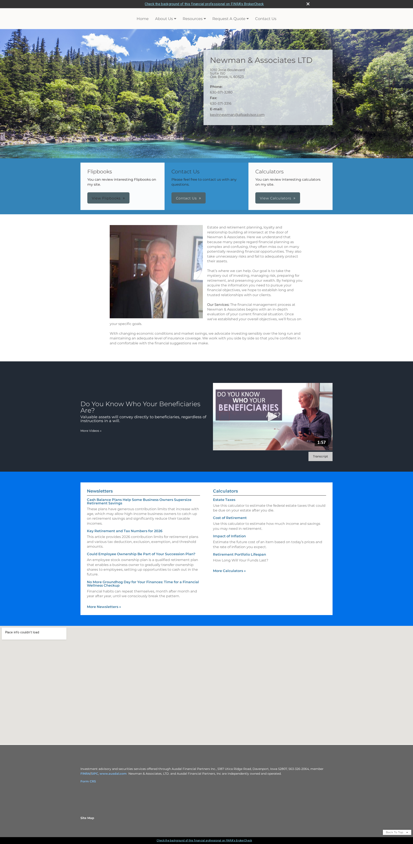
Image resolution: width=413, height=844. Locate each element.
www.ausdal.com (113, 774)
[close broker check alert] (308, 4)
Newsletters (100, 491)
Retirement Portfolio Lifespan (239, 554)
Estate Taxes (224, 500)
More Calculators (229, 571)
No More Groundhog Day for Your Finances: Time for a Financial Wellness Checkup (143, 584)
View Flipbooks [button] (106, 198)
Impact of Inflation (229, 536)
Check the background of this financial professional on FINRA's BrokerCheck (204, 4)
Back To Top (395, 832)
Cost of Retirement (230, 518)
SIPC (94, 774)
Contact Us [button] (186, 198)
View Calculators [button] (275, 198)
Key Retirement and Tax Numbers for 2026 (124, 531)
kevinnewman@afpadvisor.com (237, 115)
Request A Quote (228, 18)
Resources (193, 18)
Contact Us (265, 18)
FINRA (85, 774)
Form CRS (88, 781)
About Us (164, 18)
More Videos (91, 430)
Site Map (87, 818)
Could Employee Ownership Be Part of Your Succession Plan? (141, 554)
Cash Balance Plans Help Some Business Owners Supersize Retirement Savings (139, 501)
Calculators (225, 491)
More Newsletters (104, 607)
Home (143, 18)
